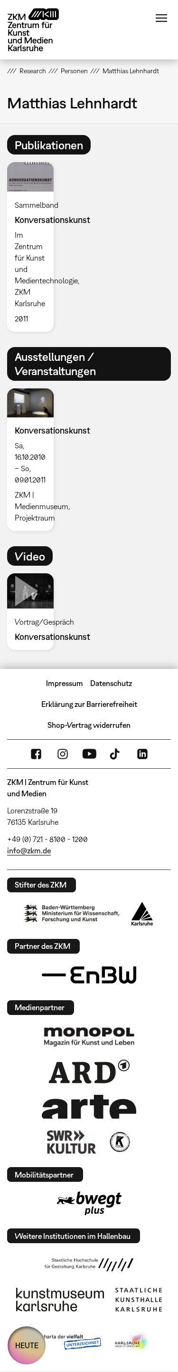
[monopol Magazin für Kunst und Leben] (89, 1036)
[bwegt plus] (89, 1203)
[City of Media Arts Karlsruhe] (132, 1342)
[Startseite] (40, 30)
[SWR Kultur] (71, 1142)
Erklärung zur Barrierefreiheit (89, 704)
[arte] (89, 1106)
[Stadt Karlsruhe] (142, 914)
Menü (161, 18)
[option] (34, 246)
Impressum (64, 683)
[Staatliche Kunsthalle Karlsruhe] (138, 1300)
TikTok (115, 754)
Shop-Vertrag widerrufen (89, 725)
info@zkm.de (29, 850)
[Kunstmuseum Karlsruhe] (60, 1300)
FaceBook (36, 754)
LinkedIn (142, 754)
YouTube (89, 754)
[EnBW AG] (89, 975)
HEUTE (26, 1345)
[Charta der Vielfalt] (64, 1342)
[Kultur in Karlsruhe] (119, 1142)
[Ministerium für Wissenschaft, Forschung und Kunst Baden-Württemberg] (71, 913)
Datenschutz (111, 683)
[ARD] (89, 1071)
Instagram (62, 754)
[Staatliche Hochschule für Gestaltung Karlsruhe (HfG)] (89, 1265)
